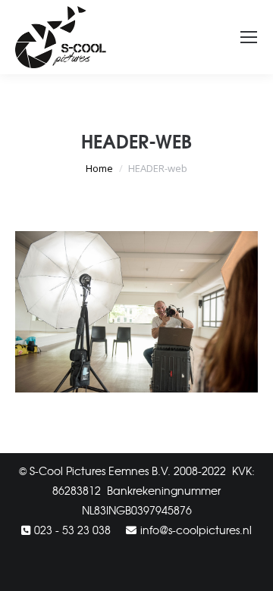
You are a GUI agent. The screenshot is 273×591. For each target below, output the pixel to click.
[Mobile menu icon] (249, 37)
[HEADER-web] (136, 312)
